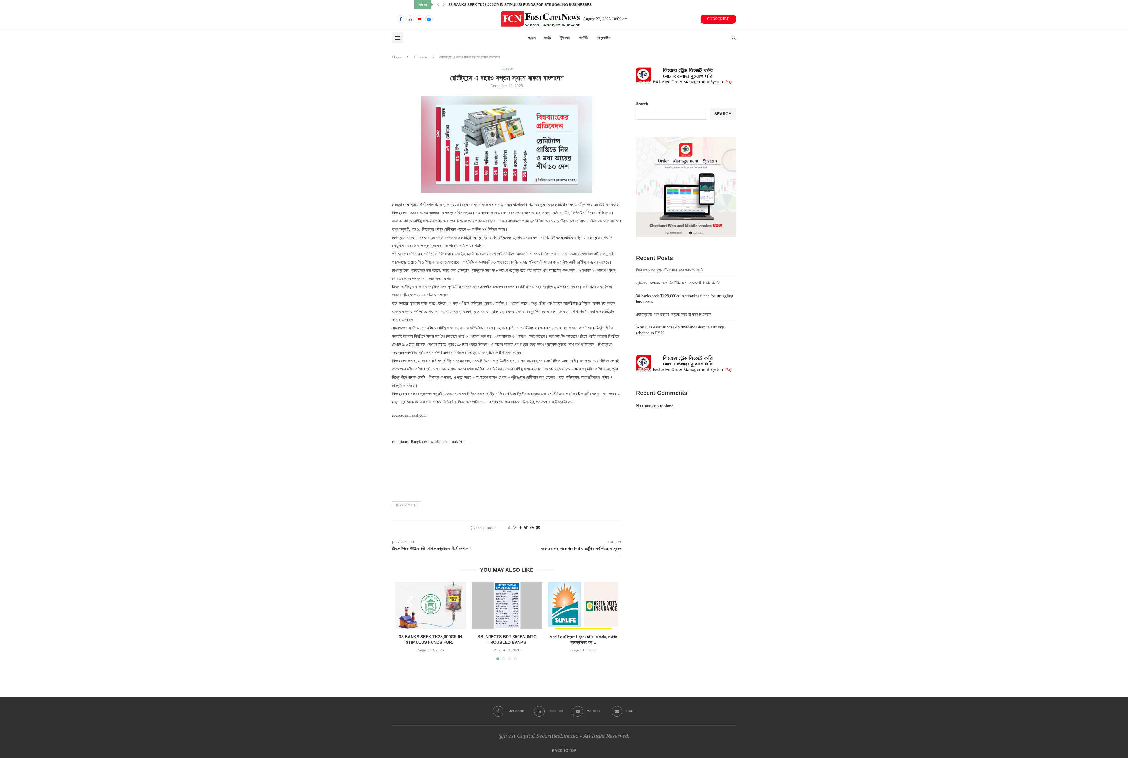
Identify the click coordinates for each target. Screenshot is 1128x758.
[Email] (429, 19)
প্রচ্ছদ (532, 38)
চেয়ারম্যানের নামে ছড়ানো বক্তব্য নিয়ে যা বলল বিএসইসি (480, 5)
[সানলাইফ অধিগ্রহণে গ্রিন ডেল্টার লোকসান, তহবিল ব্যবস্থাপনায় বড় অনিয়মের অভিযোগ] (583, 605)
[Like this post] (514, 528)
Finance (420, 57)
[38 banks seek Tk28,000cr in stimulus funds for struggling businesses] (430, 605)
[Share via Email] (538, 528)
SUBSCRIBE (718, 19)
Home (397, 57)
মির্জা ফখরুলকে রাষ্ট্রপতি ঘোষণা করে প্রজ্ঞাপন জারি (669, 270)
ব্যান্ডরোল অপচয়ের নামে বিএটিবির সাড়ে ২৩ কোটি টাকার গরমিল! (679, 283)
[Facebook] (400, 19)
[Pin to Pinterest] (532, 528)
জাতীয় (547, 38)
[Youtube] (419, 19)
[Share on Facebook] (520, 528)
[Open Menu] (397, 37)
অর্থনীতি (583, 38)
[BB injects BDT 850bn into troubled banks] (507, 605)
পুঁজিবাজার (565, 38)
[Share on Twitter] (526, 528)
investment (406, 505)
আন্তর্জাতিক (604, 38)
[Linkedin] (410, 19)
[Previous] (438, 4)
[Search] (734, 38)
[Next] (444, 4)
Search (642, 104)
